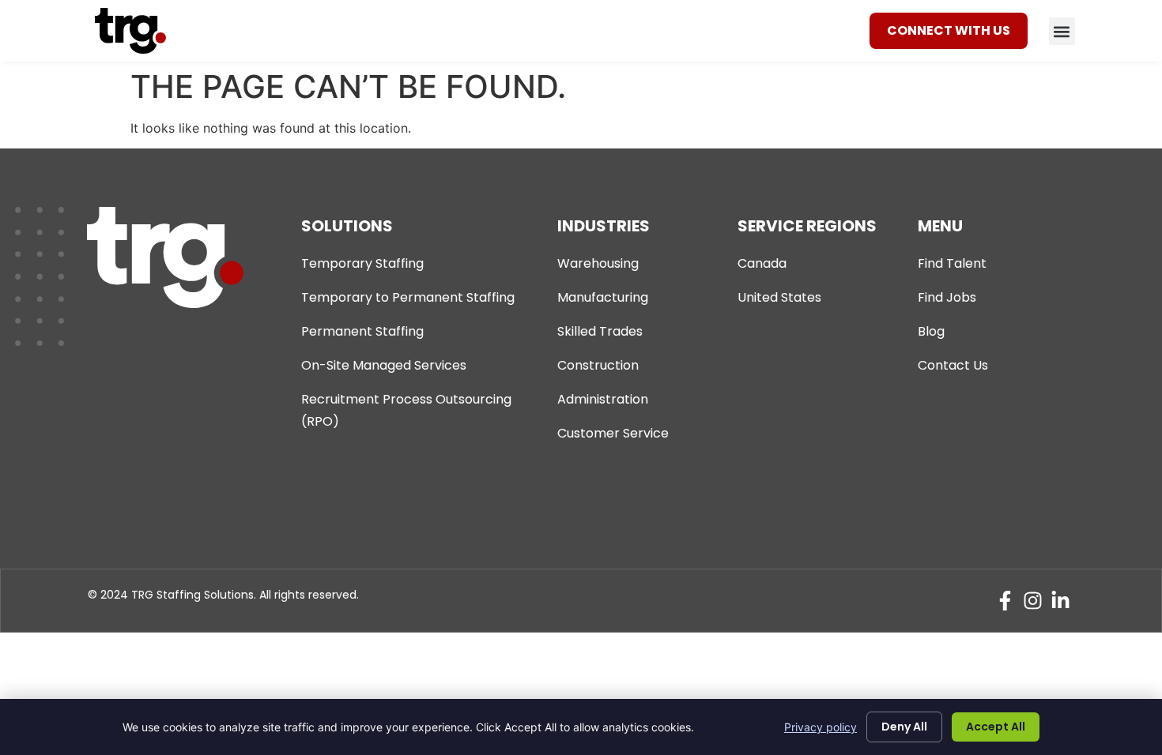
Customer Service (613, 433)
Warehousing (598, 263)
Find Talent (952, 263)
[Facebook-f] (1005, 600)
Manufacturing (602, 297)
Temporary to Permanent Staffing (408, 297)
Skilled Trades (600, 331)
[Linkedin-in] (1060, 600)
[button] (1062, 31)
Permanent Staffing (362, 331)
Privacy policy (820, 727)
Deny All (904, 726)
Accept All (995, 726)
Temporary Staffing (362, 263)
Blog (931, 331)
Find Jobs (947, 297)
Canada (762, 263)
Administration (602, 399)
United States (779, 297)
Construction (598, 365)
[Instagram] (1033, 600)
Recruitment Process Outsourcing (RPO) (406, 410)
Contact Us (953, 365)
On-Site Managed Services (383, 365)
